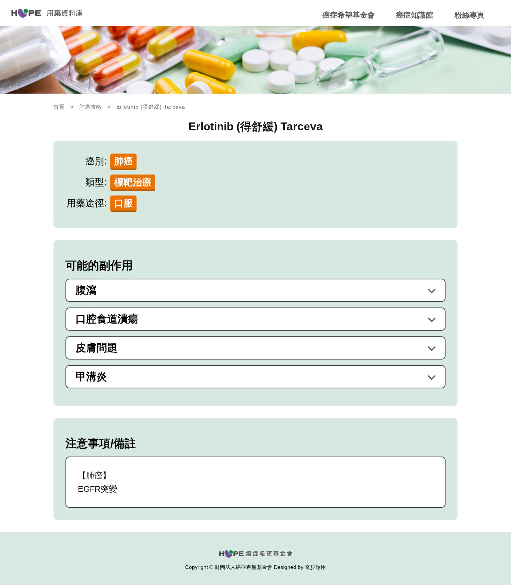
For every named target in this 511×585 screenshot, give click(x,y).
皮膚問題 (96, 348)
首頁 (59, 107)
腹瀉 (86, 290)
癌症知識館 (414, 15)
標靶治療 (133, 182)
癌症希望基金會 (348, 15)
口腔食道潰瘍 (107, 319)
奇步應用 (315, 567)
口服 (123, 203)
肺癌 (123, 161)
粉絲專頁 (469, 15)
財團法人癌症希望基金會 (243, 567)
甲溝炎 (91, 377)
